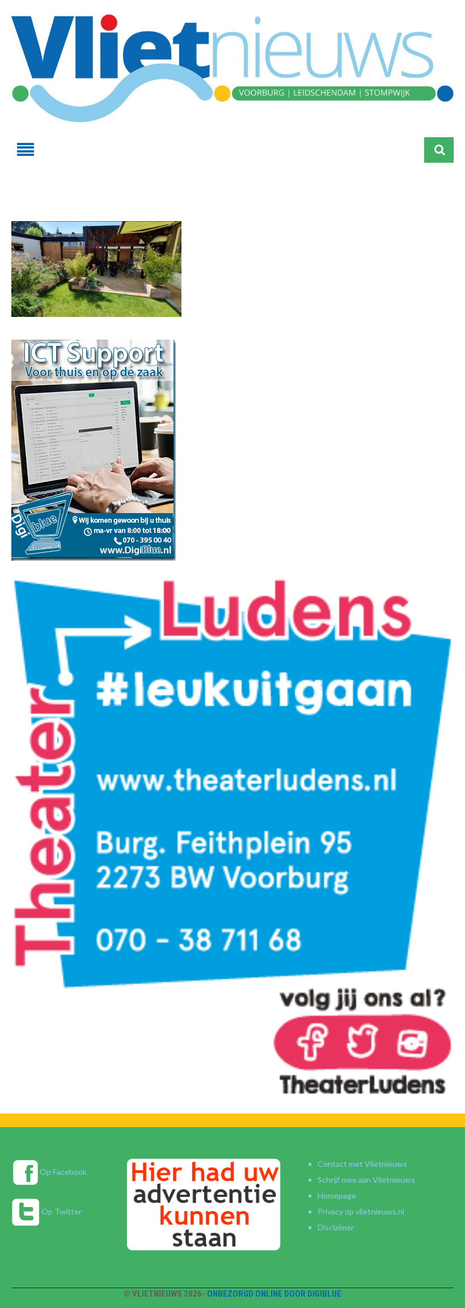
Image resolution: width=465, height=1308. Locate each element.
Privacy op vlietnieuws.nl (361, 1211)
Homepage (337, 1195)
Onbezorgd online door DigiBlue (274, 1294)
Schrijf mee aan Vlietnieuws (366, 1179)
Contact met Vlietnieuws (362, 1164)
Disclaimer (336, 1227)
